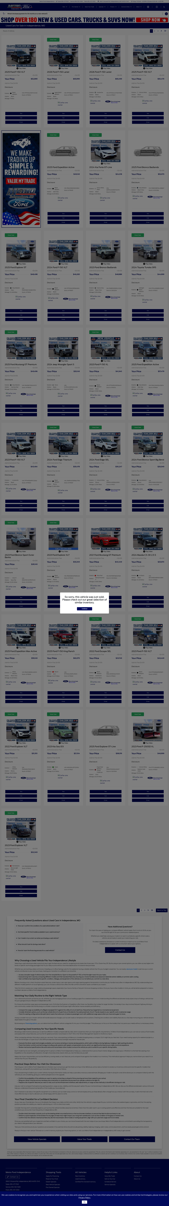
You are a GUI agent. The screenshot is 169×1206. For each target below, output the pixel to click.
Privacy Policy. (85, 1198)
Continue (84, 609)
